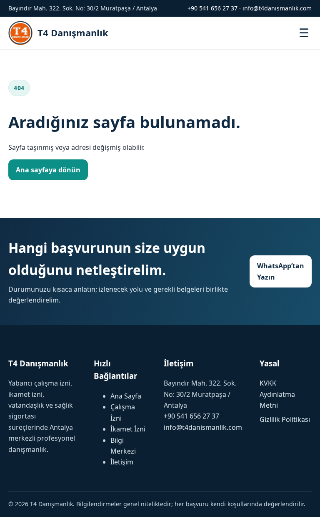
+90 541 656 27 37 (213, 8)
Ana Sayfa (125, 396)
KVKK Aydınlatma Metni (277, 394)
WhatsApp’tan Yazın (280, 271)
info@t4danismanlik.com (277, 8)
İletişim (121, 462)
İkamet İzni (127, 429)
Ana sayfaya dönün (48, 169)
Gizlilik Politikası (285, 419)
